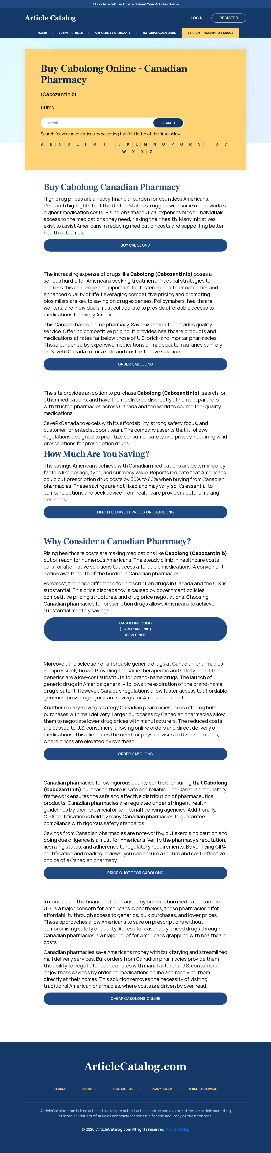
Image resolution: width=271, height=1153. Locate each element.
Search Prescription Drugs (210, 33)
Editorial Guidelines (159, 33)
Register (229, 18)
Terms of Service (203, 1089)
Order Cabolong (135, 364)
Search (168, 123)
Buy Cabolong (135, 245)
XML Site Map (177, 1129)
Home (42, 33)
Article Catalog (50, 18)
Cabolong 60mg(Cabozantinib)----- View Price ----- (135, 629)
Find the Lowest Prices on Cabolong (135, 512)
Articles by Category (113, 33)
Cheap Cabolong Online (135, 998)
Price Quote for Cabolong (135, 872)
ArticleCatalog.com (135, 1066)
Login (197, 18)
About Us (89, 1089)
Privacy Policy (161, 1089)
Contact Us (123, 1089)
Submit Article (71, 33)
